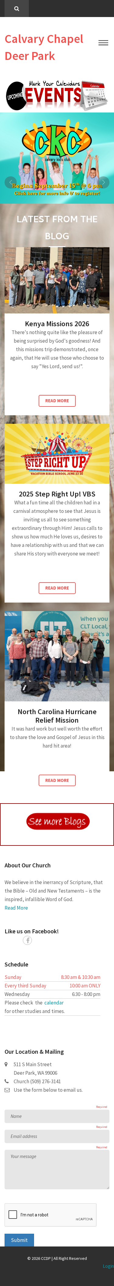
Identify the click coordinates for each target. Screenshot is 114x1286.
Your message (23, 1156)
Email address (24, 1136)
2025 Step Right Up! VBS (57, 494)
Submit (19, 1240)
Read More (57, 400)
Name (16, 1116)
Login (108, 1266)
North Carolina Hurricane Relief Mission (57, 716)
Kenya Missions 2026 (57, 323)
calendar (54, 1002)
